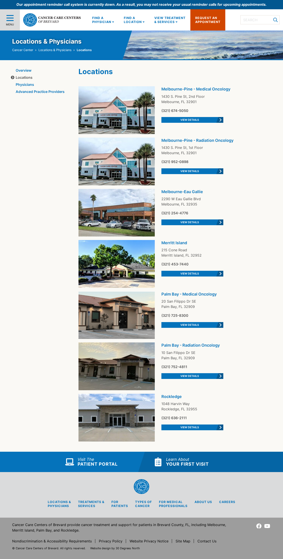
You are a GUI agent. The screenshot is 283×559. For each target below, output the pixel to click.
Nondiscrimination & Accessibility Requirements (52, 541)
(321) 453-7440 (175, 264)
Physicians (25, 84)
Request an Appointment (207, 20)
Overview (23, 70)
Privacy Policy (110, 541)
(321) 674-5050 (174, 110)
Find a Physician (102, 20)
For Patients (119, 504)
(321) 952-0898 (174, 161)
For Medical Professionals (173, 504)
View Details (189, 119)
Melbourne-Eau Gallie (182, 191)
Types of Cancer (143, 504)
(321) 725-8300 (174, 315)
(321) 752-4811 (174, 367)
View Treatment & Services (169, 20)
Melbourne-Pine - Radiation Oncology (197, 140)
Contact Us (206, 541)
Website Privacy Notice (149, 541)
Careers (227, 502)
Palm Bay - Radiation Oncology (190, 345)
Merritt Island (174, 242)
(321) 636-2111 (174, 418)
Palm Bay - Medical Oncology (189, 294)
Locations (24, 77)
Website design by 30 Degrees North (115, 548)
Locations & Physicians (54, 50)
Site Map (183, 541)
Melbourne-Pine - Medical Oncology (195, 89)
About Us (203, 502)
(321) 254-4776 (174, 213)
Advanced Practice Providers (40, 91)
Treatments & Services (91, 504)
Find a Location (133, 20)
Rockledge (171, 396)
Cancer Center (22, 50)
